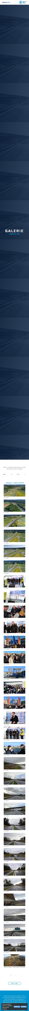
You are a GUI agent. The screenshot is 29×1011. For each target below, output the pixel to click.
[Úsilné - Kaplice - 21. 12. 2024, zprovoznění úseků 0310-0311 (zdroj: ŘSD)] (14, 626)
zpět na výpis (14, 983)
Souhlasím (23, 1006)
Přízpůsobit (17, 1006)
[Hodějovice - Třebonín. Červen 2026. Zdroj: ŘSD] (14, 490)
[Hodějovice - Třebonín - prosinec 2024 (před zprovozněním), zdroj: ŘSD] (14, 763)
